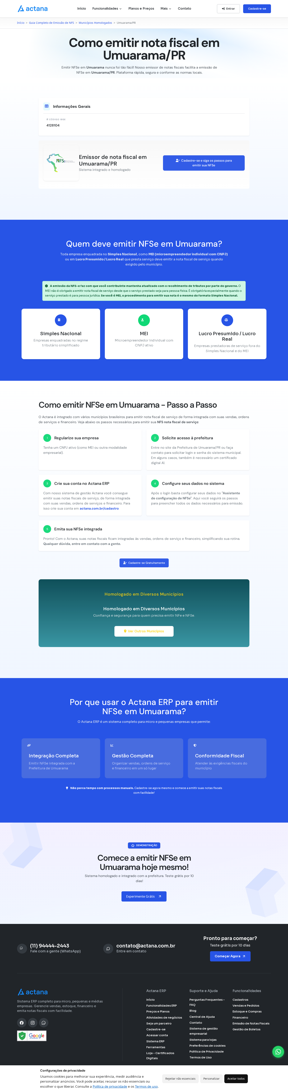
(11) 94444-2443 (49, 946)
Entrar (230, 8)
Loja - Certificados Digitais (160, 1055)
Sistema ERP (155, 1041)
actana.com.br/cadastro (99, 508)
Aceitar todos (236, 1078)
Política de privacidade (110, 1086)
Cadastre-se (257, 8)
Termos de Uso (200, 1057)
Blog (192, 1010)
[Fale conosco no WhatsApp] (278, 1052)
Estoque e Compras (247, 1011)
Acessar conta (157, 1035)
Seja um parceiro (158, 1023)
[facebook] (21, 1022)
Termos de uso (146, 1086)
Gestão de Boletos (246, 1029)
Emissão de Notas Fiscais (251, 1023)
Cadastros (240, 999)
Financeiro (240, 1017)
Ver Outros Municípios (146, 631)
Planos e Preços (141, 8)
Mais (164, 8)
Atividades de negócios (164, 1017)
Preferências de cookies (207, 1045)
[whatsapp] (43, 1022)
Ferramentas (155, 1047)
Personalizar (211, 1078)
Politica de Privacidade (206, 1051)
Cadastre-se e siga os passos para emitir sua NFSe (206, 162)
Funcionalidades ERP (161, 1005)
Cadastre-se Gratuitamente (146, 563)
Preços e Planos (157, 1011)
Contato (184, 8)
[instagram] (32, 1022)
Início (81, 8)
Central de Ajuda (202, 1017)
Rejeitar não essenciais (180, 1078)
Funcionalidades (105, 8)
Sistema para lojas (202, 1040)
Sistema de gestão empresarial (203, 1031)
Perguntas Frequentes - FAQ (207, 1002)
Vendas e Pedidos (246, 1005)
